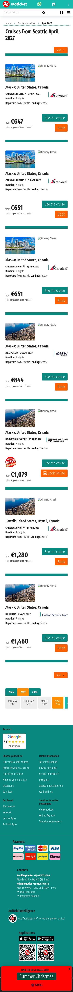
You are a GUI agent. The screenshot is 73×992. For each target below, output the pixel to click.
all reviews (14, 746)
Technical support (48, 762)
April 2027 (58, 702)
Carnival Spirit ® (15, 266)
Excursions (8, 785)
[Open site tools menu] (68, 4)
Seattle (26, 103)
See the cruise (55, 118)
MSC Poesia (11, 352)
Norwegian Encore (16, 439)
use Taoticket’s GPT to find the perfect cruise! (41, 918)
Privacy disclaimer (48, 767)
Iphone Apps (9, 818)
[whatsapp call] (39, 4)
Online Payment (47, 815)
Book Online (56, 473)
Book (61, 128)
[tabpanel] (36, 703)
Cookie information (49, 773)
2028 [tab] (34, 692)
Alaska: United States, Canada (27, 87)
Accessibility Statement (51, 785)
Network (7, 812)
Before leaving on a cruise (16, 767)
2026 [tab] (11, 692)
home (8, 23)
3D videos (7, 791)
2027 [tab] (23, 692)
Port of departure (26, 23)
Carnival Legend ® (15, 94)
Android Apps (10, 824)
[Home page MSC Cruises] (62, 352)
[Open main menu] (68, 12)
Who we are (9, 806)
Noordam (10, 614)
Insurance (44, 779)
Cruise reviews (46, 809)
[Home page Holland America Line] (55, 614)
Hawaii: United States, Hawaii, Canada (32, 521)
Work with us (46, 791)
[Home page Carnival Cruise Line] (59, 94)
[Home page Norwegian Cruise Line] (58, 439)
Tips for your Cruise (13, 773)
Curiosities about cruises (15, 762)
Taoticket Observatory (50, 821)
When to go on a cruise (15, 779)
